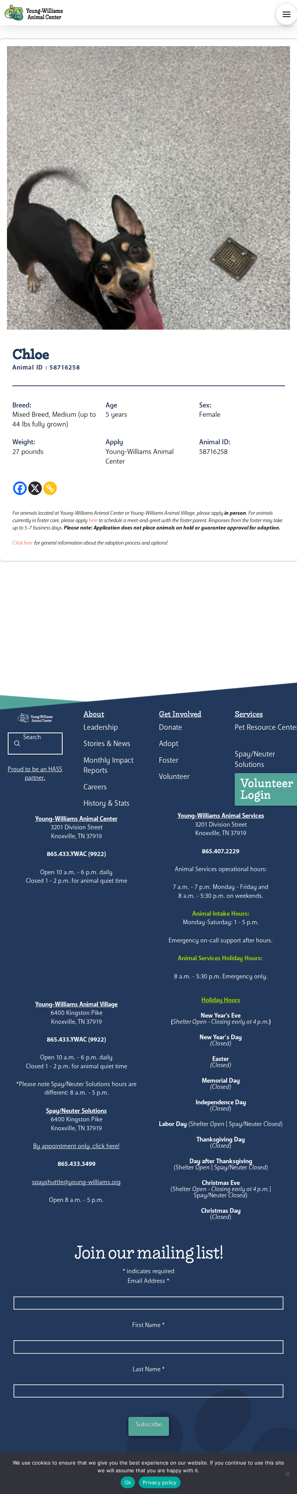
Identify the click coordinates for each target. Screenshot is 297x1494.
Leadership (101, 727)
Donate (170, 727)
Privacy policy (160, 1482)
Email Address (148, 1281)
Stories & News (107, 743)
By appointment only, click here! (76, 1146)
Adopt (168, 743)
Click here (22, 543)
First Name (148, 1325)
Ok (128, 1482)
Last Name (149, 1369)
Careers (95, 787)
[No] (287, 1473)
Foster (168, 760)
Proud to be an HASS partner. (35, 773)
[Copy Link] (50, 488)
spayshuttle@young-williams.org (76, 1182)
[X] (35, 488)
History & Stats (107, 803)
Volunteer (174, 776)
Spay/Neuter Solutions (255, 759)
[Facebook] (20, 488)
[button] (286, 14)
